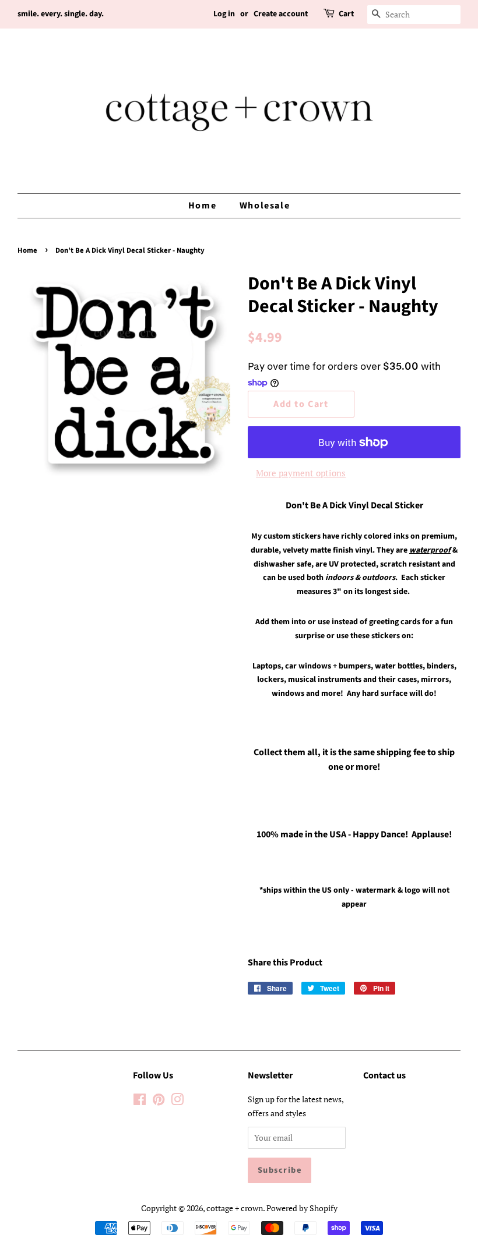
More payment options (301, 473)
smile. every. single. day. (60, 14)
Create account (281, 14)
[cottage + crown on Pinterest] (158, 1101)
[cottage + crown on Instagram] (177, 1101)
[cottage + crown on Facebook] (139, 1101)
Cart (346, 14)
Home (202, 205)
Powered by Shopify (302, 1207)
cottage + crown (234, 1207)
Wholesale (265, 205)
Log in (224, 14)
